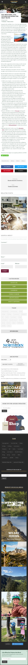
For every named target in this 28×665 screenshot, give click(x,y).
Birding (3, 314)
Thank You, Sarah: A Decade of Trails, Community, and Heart (13, 373)
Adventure (4, 21)
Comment (4, 242)
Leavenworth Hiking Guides (19, 462)
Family (7, 317)
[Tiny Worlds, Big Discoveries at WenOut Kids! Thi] (14, 629)
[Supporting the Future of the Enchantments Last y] (14, 554)
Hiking (18, 160)
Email (3, 263)
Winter (9, 325)
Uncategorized (14, 298)
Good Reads (13, 317)
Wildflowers (5, 457)
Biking (12, 160)
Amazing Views (5, 311)
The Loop (17, 110)
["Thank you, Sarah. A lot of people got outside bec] (14, 604)
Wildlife (3, 325)
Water (23, 160)
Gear (14, 286)
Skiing (20, 320)
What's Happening (14, 301)
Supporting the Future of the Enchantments (9, 369)
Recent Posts (8, 364)
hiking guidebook (13, 125)
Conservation (16, 314)
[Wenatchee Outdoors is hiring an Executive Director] (14, 529)
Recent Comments (20, 364)
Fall (2, 317)
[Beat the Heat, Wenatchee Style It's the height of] (14, 504)
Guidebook (14, 290)
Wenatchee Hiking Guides (7, 462)
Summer (13, 454)
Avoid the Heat (5, 160)
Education (23, 314)
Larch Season (5, 320)
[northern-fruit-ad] (13, 352)
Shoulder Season (13, 320)
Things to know (10, 21)
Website (17, 263)
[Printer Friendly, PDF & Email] (5, 156)
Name (3, 257)
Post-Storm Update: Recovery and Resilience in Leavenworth (13, 378)
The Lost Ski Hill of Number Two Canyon (9, 371)
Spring (8, 454)
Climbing (9, 314)
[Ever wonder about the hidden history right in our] (14, 579)
